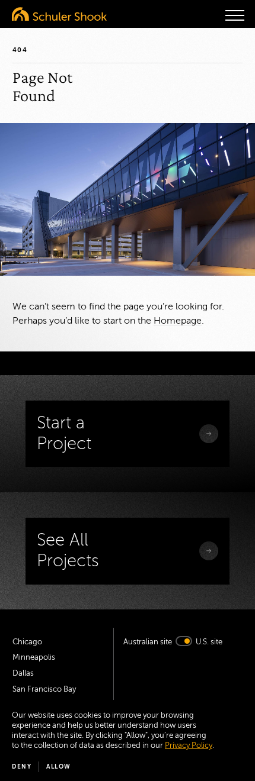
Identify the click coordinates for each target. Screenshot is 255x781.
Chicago (27, 642)
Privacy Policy (188, 745)
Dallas (23, 673)
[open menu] (234, 15)
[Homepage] (59, 14)
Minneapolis (33, 657)
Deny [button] (21, 766)
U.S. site (209, 642)
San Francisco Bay (44, 689)
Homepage (178, 320)
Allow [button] (58, 766)
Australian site (147, 642)
